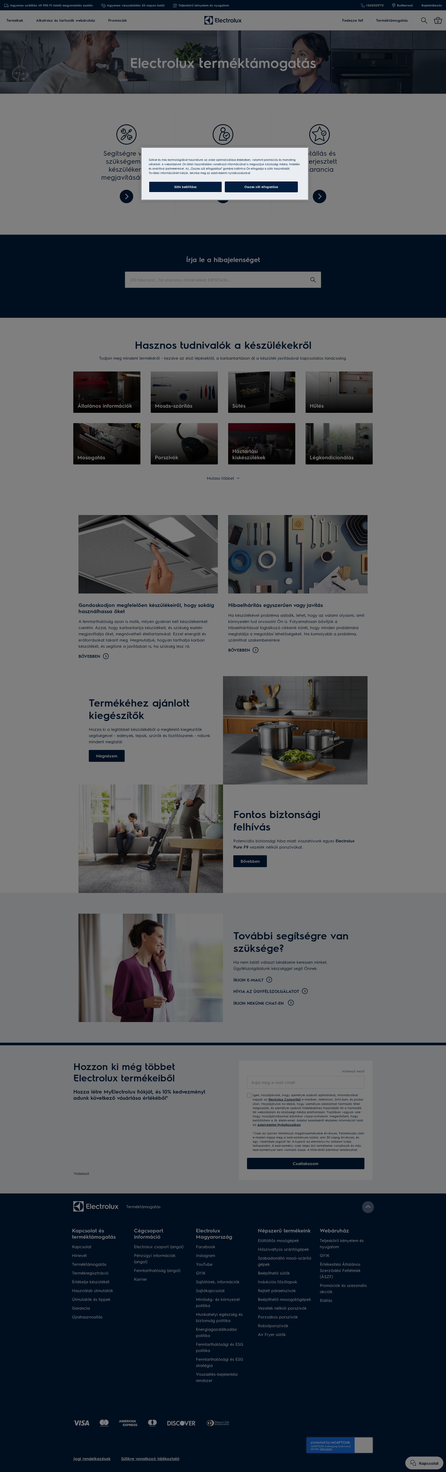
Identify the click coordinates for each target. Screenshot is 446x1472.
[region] (225, 173)
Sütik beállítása (185, 187)
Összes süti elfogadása (261, 187)
